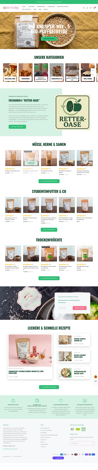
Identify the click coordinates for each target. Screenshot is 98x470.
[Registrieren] (92, 443)
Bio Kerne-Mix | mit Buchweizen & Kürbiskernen (84, 218)
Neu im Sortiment (26, 9)
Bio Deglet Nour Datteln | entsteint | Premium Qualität (12, 267)
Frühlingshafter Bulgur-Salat (80, 372)
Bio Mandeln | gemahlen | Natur (30, 171)
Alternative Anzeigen (31, 163)
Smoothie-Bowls (41, 6)
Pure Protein (31, 6)
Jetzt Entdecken (49, 229)
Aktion (35, 9)
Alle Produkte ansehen (49, 278)
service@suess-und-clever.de (10, 448)
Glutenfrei (77, 369)
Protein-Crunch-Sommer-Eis (80, 340)
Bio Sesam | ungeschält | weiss (12, 171)
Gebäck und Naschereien (16, 368)
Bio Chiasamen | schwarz (47, 171)
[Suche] (84, 8)
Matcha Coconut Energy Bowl (80, 356)
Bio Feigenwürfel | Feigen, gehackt (83, 267)
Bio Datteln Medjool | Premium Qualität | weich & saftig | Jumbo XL (30, 268)
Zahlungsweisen (44, 444)
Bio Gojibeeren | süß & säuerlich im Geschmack (48, 267)
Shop (24, 6)
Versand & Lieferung (45, 437)
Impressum (43, 446)
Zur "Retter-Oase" (17, 126)
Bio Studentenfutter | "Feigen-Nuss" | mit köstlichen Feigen (66, 218)
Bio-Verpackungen (45, 428)
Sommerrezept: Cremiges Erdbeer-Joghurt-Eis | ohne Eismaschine (26, 372)
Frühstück (77, 352)
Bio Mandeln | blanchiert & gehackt (65, 171)
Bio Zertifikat (44, 432)
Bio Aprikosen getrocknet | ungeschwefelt (65, 267)
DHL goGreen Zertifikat (46, 430)
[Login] (87, 8)
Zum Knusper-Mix (49, 38)
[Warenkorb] (94, 8)
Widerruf (43, 442)
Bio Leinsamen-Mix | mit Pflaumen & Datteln (11, 218)
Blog (40, 9)
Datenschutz (44, 439)
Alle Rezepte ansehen (49, 387)
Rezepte (46, 9)
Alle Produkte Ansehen (49, 181)
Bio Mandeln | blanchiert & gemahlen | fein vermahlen (83, 171)
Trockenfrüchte (51, 6)
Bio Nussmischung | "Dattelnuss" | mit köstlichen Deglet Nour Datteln (49, 219)
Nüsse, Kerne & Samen (62, 6)
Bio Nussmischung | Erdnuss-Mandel (30, 218)
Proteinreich (78, 336)
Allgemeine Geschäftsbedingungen (49, 435)
